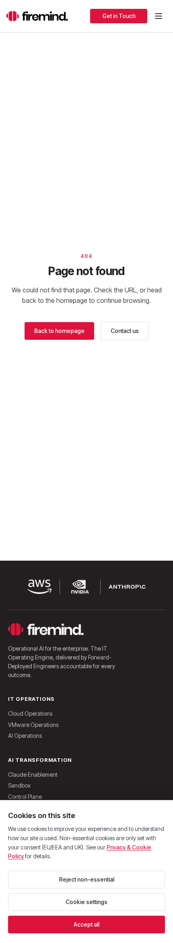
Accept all (86, 924)
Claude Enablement (33, 774)
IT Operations (31, 699)
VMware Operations (33, 724)
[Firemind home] (37, 16)
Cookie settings (86, 901)
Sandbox (19, 785)
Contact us (125, 330)
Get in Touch (119, 15)
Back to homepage (59, 330)
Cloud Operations (30, 713)
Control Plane (25, 796)
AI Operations (25, 735)
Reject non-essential (86, 879)
